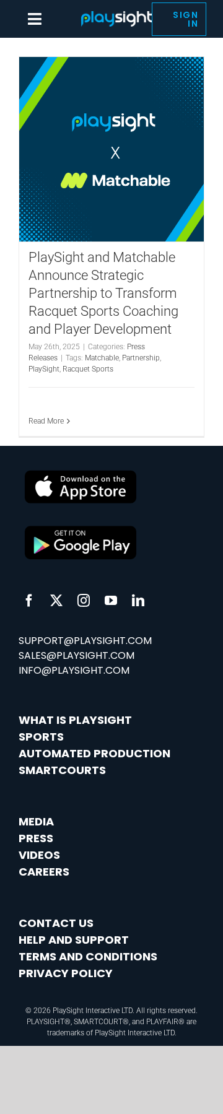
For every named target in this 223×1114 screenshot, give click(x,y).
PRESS (36, 838)
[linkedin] (138, 600)
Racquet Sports (88, 369)
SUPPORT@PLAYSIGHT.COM (85, 640)
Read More (46, 421)
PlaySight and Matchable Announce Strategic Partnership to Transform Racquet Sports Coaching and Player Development (103, 293)
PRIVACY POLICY (66, 973)
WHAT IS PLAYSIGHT (75, 720)
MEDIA (36, 821)
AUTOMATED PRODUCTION (94, 753)
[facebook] (29, 600)
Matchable (102, 358)
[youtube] (110, 600)
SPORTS (41, 736)
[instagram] (83, 600)
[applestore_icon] (80, 526)
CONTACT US (56, 923)
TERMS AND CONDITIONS (88, 956)
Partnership (141, 358)
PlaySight (43, 369)
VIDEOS (39, 855)
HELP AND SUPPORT (74, 939)
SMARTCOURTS (62, 770)
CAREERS (44, 871)
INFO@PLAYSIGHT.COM (74, 670)
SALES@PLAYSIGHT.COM (76, 655)
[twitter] (56, 600)
